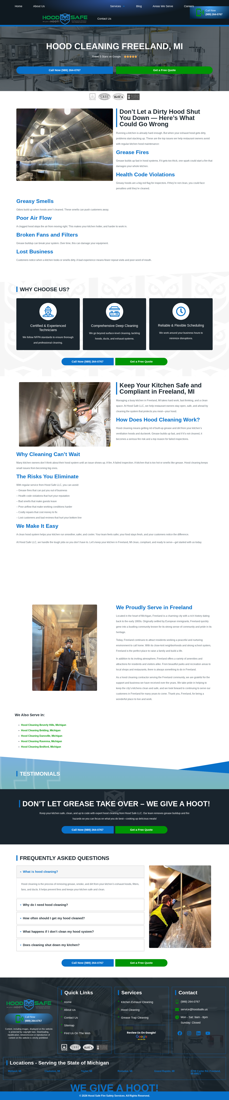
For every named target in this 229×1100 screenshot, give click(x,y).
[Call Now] (20, 1019)
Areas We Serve (163, 6)
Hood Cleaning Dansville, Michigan (41, 736)
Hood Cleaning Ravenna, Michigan (41, 741)
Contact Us (104, 18)
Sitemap (69, 1025)
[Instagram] (189, 1033)
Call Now (210, 10)
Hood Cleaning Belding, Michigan (41, 730)
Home (18, 6)
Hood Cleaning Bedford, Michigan (41, 746)
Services (115, 6)
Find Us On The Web (77, 1033)
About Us (39, 6)
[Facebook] (179, 1033)
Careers (189, 6)
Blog (139, 6)
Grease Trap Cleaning (134, 1017)
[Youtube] (207, 1033)
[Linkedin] (198, 1033)
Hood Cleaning (130, 1009)
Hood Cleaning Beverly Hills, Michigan (43, 725)
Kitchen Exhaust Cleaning (137, 1002)
